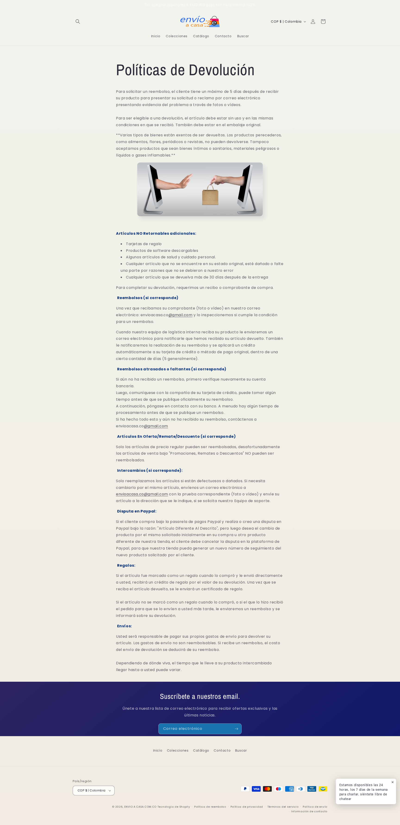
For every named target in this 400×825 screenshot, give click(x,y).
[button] (78, 21)
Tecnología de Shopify (173, 807)
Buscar (241, 750)
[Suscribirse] (236, 728)
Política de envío (315, 807)
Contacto (222, 750)
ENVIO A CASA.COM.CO (140, 807)
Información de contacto (309, 811)
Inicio (157, 750)
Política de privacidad (247, 807)
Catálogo (201, 750)
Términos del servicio (283, 807)
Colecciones (178, 750)
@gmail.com (181, 315)
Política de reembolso (210, 807)
